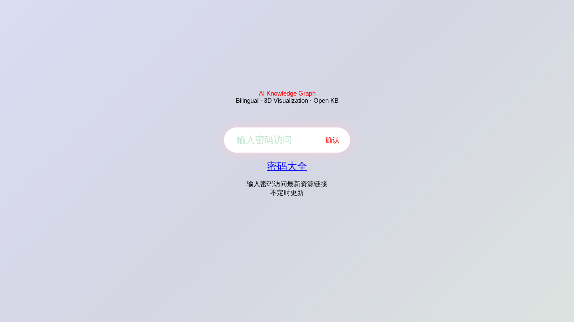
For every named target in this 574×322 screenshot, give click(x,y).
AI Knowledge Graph (287, 93)
